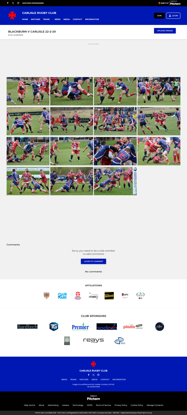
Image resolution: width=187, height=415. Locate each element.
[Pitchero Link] (175, 4)
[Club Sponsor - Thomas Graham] (54, 327)
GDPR (89, 405)
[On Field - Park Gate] (120, 341)
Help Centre (29, 405)
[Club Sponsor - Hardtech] (27, 327)
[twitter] (13, 3)
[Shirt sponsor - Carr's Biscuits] (159, 327)
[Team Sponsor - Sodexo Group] (107, 327)
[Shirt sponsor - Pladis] (133, 327)
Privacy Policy (121, 405)
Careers (65, 405)
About (41, 405)
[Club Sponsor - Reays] (93, 341)
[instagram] (18, 3)
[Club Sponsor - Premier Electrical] (80, 327)
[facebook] (8, 3)
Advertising (53, 405)
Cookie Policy (137, 405)
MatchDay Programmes (33, 3)
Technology (78, 405)
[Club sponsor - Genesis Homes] (67, 341)
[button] (25, 19)
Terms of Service (103, 405)
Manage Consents (155, 405)
